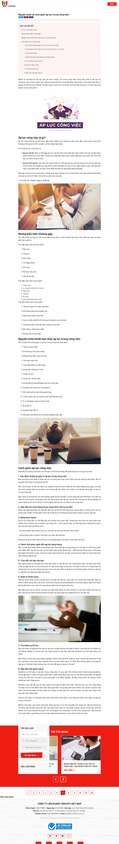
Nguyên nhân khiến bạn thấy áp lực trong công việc (38, 38)
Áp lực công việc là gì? (29, 30)
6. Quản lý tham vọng (31, 65)
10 (80, 793)
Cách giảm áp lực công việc (30, 42)
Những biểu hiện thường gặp (31, 34)
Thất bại (46, 180)
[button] (56, 779)
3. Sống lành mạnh (30, 53)
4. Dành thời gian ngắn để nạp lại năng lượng (39, 57)
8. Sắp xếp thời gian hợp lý (33, 73)
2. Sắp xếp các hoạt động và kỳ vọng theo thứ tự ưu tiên (44, 49)
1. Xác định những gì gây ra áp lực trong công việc (42, 45)
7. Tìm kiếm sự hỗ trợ (31, 69)
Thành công (35, 180)
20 (86, 793)
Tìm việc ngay (30, 755)
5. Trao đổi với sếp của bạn (33, 61)
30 (92, 793)
